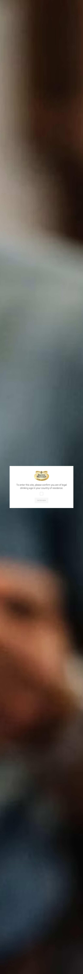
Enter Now (41, 500)
